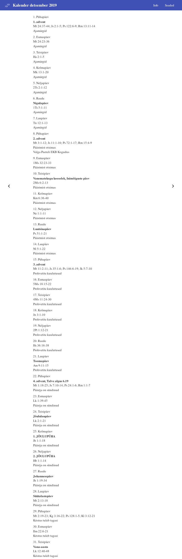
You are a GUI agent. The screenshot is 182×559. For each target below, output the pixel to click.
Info (155, 5)
